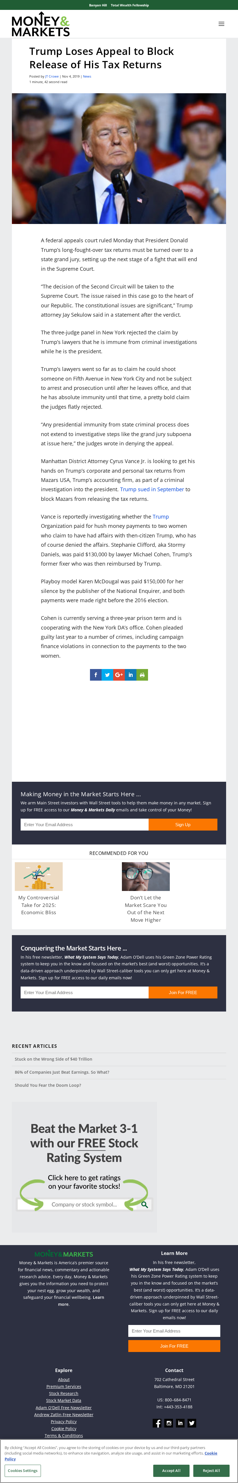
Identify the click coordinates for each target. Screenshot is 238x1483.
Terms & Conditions (64, 1435)
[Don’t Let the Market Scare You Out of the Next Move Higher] (146, 876)
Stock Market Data (63, 1400)
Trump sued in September (152, 489)
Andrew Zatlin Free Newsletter (63, 1414)
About (64, 1379)
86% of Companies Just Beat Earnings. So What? (62, 1072)
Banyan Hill (98, 5)
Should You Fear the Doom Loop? (48, 1085)
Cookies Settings (22, 1470)
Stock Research (63, 1393)
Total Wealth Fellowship (130, 5)
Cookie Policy (63, 1428)
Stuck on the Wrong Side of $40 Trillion (53, 1059)
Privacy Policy (64, 1421)
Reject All (211, 1470)
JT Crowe (52, 76)
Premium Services (63, 1386)
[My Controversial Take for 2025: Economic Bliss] (39, 876)
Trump (161, 516)
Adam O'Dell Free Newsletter (64, 1407)
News (87, 76)
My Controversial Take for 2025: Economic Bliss (38, 905)
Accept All (171, 1470)
